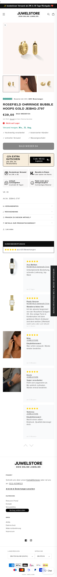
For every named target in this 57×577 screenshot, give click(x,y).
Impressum (10, 531)
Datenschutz (11, 525)
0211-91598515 (16, 484)
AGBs (8, 522)
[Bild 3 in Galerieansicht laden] (46, 84)
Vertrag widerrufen (17, 510)
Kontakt (9, 504)
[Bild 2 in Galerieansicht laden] (28, 84)
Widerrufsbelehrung (13, 528)
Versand (12, 119)
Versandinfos (11, 507)
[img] (10, 249)
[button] (48, 14)
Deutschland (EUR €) (19, 556)
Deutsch (41, 556)
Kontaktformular (33, 480)
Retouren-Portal (12, 501)
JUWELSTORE (31, 574)
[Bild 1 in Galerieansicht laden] (11, 84)
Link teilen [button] (9, 229)
